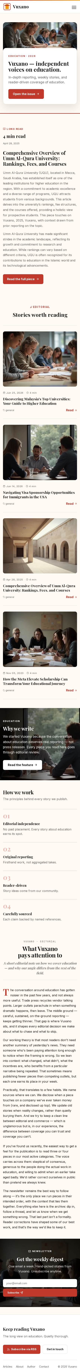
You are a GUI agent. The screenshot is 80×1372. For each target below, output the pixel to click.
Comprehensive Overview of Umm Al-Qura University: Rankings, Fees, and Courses (34, 158)
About (19, 1366)
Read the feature (20, 765)
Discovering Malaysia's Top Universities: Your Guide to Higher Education (36, 401)
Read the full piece (21, 279)
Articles (7, 1366)
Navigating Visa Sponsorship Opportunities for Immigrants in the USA (39, 494)
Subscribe (13, 1292)
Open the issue (24, 94)
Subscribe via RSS (23, 1349)
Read (69, 410)
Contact (44, 1366)
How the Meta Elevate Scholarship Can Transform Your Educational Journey (35, 681)
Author (31, 1366)
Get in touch (55, 1349)
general (10, 410)
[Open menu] (74, 7)
